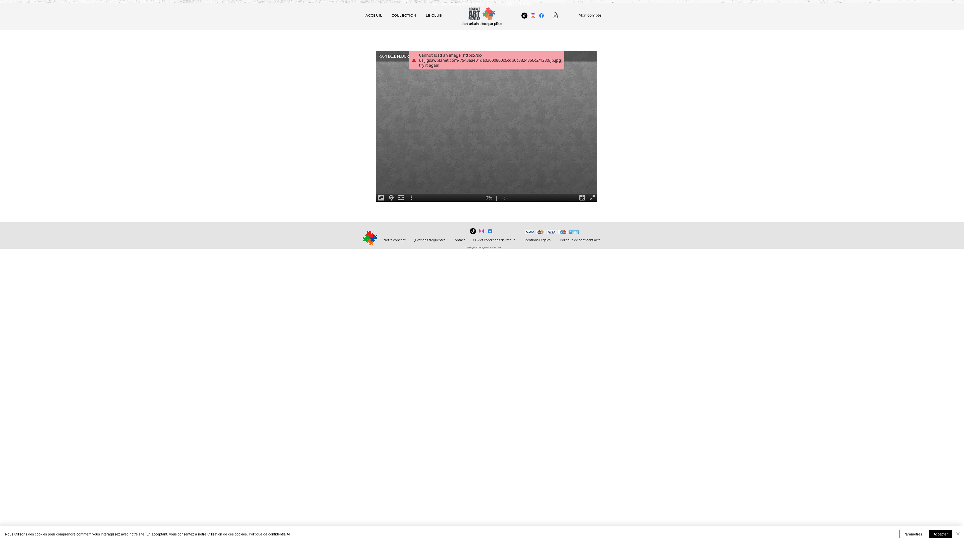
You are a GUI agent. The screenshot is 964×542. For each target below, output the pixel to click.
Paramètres (912, 533)
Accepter (941, 533)
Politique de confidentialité (269, 533)
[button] (555, 15)
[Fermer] (958, 534)
